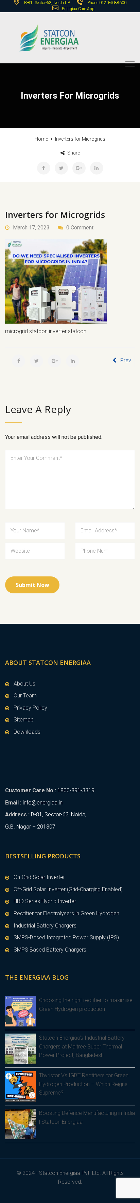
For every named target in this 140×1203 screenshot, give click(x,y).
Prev (125, 360)
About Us (24, 683)
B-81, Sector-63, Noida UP (46, 2)
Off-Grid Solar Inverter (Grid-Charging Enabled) (68, 889)
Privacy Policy (30, 708)
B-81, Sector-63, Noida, (58, 814)
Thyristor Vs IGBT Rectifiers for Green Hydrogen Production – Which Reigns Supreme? (83, 1084)
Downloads (27, 732)
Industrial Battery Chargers (45, 925)
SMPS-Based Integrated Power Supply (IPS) (66, 937)
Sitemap (24, 719)
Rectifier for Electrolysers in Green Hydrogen (66, 913)
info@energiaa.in (43, 802)
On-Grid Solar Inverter (39, 877)
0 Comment (79, 227)
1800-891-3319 (75, 790)
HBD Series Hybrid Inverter (45, 901)
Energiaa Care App (78, 8)
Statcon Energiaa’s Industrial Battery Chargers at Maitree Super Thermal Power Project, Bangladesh (82, 1046)
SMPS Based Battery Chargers (50, 949)
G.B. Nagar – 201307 (30, 826)
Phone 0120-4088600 (106, 2)
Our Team (25, 695)
